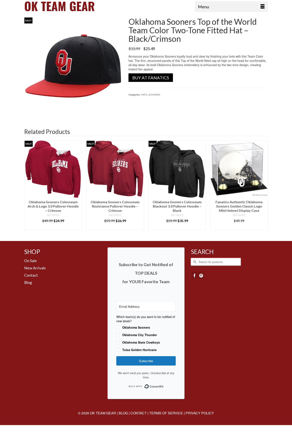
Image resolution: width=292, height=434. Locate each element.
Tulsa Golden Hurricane (139, 350)
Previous (28, 188)
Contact (31, 275)
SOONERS (154, 94)
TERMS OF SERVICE (166, 413)
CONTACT (138, 413)
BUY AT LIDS (53, 227)
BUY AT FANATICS (150, 77)
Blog (28, 282)
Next (264, 188)
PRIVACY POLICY (200, 413)
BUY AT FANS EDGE (239, 227)
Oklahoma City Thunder (139, 335)
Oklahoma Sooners (136, 327)
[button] (146, 334)
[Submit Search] (194, 262)
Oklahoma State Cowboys (141, 342)
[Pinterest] (201, 275)
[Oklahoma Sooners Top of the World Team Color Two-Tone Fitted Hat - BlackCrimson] (73, 65)
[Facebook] (195, 275)
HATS (144, 94)
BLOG (123, 413)
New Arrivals (35, 268)
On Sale (30, 260)
